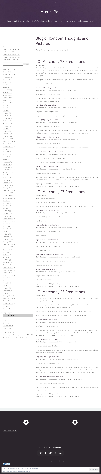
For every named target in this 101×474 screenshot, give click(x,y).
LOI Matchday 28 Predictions (11, 57)
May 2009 (6, 231)
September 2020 (8, 95)
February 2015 (7, 103)
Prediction (56, 184)
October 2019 (7, 98)
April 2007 (6, 288)
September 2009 (8, 221)
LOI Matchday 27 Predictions (11, 60)
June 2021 (6, 82)
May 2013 (6, 128)
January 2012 (7, 164)
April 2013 (6, 131)
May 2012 (6, 157)
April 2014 (6, 113)
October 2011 (7, 167)
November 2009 (8, 219)
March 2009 (6, 237)
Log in (5, 320)
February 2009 (7, 239)
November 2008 (8, 247)
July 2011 (6, 175)
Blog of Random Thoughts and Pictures (62, 41)
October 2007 (7, 273)
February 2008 (7, 265)
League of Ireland (44, 184)
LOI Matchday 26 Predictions (60, 291)
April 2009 (6, 234)
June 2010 (6, 206)
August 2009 (6, 224)
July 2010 (6, 203)
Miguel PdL (50, 11)
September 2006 (8, 303)
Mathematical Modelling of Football (58, 186)
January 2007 (7, 296)
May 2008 (6, 257)
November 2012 (8, 141)
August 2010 (6, 200)
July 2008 (6, 252)
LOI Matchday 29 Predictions (11, 54)
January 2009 (7, 242)
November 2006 (8, 298)
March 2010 (6, 213)
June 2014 (6, 108)
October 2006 (7, 301)
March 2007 (6, 291)
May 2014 (6, 110)
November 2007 (8, 270)
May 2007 (6, 285)
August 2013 (6, 123)
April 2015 (6, 100)
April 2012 (6, 159)
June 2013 (6, 126)
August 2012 (6, 149)
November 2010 (8, 193)
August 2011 (6, 172)
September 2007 (8, 275)
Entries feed (6, 323)
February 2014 (7, 116)
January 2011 (7, 188)
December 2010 (8, 190)
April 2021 (6, 87)
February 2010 (7, 216)
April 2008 (6, 260)
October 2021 (7, 72)
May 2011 (6, 180)
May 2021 (6, 85)
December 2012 (8, 139)
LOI (51, 184)
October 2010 (7, 195)
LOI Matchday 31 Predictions (11, 52)
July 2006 (6, 309)
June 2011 (6, 177)
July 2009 (6, 226)
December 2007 (8, 267)
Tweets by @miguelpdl (10, 430)
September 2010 (8, 198)
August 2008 (6, 249)
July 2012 (6, 152)
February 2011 (7, 185)
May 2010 (6, 208)
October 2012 (7, 144)
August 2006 (6, 306)
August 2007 (6, 278)
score (61, 184)
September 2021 (8, 74)
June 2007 (6, 283)
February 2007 (7, 293)
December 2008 (8, 244)
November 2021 (8, 69)
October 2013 (7, 118)
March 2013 (6, 134)
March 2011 (6, 183)
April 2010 (6, 211)
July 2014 (6, 105)
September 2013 (8, 121)
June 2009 (6, 229)
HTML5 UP (67, 461)
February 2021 (7, 92)
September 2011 (8, 170)
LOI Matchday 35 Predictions (11, 49)
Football (44, 186)
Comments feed (8, 325)
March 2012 (6, 162)
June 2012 (6, 154)
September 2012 (8, 146)
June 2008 (6, 255)
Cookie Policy (27, 471)
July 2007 (6, 280)
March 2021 (6, 90)
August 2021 (6, 77)
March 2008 (6, 262)
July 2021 (6, 80)
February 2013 (7, 136)
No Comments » (75, 186)
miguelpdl (63, 50)
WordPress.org (7, 328)
